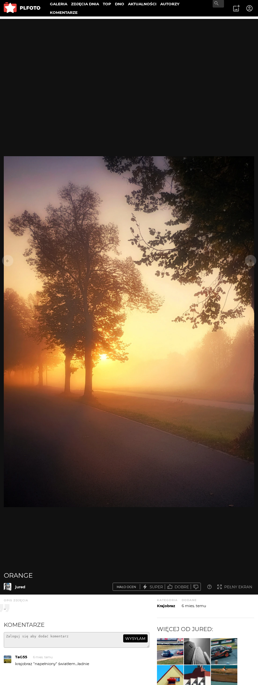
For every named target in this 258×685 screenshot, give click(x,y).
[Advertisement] (129, 54)
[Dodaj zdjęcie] (236, 8)
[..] (170, 651)
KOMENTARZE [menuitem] (64, 12)
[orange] (7, 587)
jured (20, 586)
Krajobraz (166, 605)
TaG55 (21, 657)
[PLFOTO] (22, 8)
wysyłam (135, 638)
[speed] (224, 651)
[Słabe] (196, 587)
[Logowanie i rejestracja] (249, 8)
